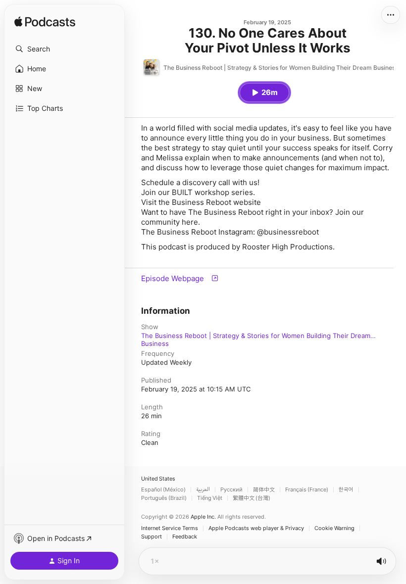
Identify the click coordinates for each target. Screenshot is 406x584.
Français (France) (306, 489)
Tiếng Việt (209, 498)
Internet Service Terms (169, 528)
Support (151, 536)
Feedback (184, 536)
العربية (203, 489)
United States (158, 479)
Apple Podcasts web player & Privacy (256, 528)
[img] (44, 22)
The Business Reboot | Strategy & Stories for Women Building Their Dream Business (255, 336)
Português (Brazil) (164, 498)
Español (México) (163, 489)
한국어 (346, 489)
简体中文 (264, 489)
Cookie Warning (334, 528)
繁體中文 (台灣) (251, 498)
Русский (231, 489)
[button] (64, 49)
